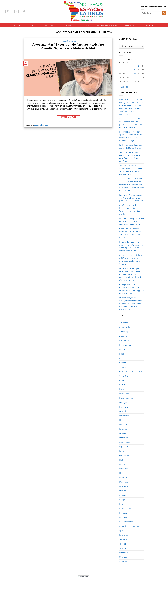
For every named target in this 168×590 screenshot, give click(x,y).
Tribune (122, 548)
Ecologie (123, 402)
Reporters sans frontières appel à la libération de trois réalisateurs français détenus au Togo (131, 136)
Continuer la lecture (68, 117)
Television (123, 539)
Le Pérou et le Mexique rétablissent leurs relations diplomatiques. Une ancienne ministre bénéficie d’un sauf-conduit (131, 274)
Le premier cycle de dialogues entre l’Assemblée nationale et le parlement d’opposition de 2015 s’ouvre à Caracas (131, 303)
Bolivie (122, 349)
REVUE (30, 25)
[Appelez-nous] (20, 11)
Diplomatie (124, 393)
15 (135, 74)
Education (123, 411)
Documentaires (126, 398)
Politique (123, 513)
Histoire (122, 464)
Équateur (123, 433)
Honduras (123, 468)
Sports (122, 530)
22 (135, 78)
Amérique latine (126, 327)
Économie (123, 407)
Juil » (127, 87)
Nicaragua (123, 486)
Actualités (123, 323)
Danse (122, 389)
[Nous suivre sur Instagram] (8, 11)
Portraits (123, 517)
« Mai (121, 87)
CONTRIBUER (130, 25)
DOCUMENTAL (66, 25)
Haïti (121, 460)
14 (131, 74)
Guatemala (124, 455)
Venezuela (123, 561)
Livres (121, 473)
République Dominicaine (129, 526)
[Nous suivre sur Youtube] (28, 11)
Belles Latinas (125, 345)
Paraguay (123, 499)
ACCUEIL (17, 25)
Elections (123, 420)
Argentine (123, 336)
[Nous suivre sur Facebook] (4, 11)
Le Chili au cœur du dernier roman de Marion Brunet (131, 146)
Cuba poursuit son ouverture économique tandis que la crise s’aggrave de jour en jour (131, 289)
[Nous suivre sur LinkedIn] (24, 11)
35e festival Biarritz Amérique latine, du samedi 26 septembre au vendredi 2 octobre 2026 (131, 170)
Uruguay (123, 557)
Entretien (123, 429)
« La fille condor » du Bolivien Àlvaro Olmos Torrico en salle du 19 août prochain (130, 209)
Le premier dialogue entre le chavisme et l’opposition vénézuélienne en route (131, 221)
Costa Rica (123, 376)
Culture (64, 41)
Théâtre (122, 544)
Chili (121, 358)
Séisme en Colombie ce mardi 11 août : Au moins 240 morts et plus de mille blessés (130, 233)
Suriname (123, 535)
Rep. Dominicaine (126, 521)
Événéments (71, 41)
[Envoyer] (164, 13)
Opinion (122, 491)
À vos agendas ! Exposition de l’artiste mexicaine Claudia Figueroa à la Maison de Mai (68, 46)
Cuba (121, 380)
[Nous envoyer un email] (16, 11)
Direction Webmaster (77, 55)
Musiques (123, 482)
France (122, 451)
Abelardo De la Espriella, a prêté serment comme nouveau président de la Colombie (130, 259)
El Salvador (124, 415)
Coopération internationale (131, 371)
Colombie (123, 367)
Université (123, 552)
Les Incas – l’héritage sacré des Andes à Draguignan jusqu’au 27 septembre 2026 (131, 198)
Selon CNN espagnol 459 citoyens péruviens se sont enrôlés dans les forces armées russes (130, 156)
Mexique (123, 477)
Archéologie (124, 331)
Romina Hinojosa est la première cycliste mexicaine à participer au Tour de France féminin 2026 (131, 246)
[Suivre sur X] (12, 11)
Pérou (122, 504)
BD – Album (124, 340)
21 (131, 78)
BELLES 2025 (83, 25)
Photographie (125, 508)
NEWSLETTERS (46, 25)
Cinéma (122, 362)
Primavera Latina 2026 (106, 25)
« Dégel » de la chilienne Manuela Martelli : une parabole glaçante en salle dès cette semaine (130, 123)
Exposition (123, 446)
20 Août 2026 (148, 25)
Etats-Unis (123, 438)
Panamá (122, 495)
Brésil (121, 354)
